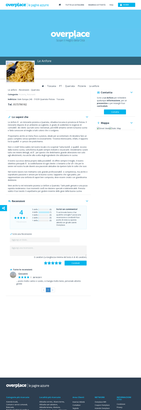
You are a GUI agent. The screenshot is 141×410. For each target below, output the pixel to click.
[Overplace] (43, 86)
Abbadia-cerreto (45, 402)
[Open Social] (3, 208)
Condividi (76, 263)
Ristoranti (31, 94)
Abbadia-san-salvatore (48, 404)
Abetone (56, 407)
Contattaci (77, 405)
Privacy (119, 407)
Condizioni (121, 404)
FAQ (111, 5)
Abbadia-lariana (45, 407)
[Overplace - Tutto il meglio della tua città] (59, 4)
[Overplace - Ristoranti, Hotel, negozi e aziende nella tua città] (27, 5)
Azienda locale (12, 402)
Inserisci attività (96, 5)
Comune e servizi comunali (16, 404)
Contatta (115, 112)
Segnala (76, 408)
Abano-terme (59, 402)
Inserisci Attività (79, 402)
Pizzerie (22, 94)
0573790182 (20, 104)
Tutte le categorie (74, 5)
